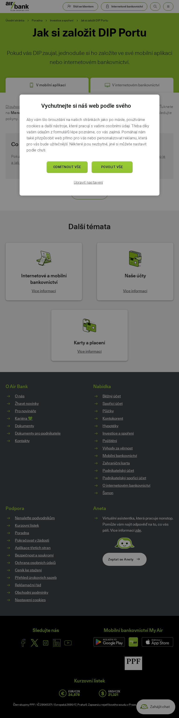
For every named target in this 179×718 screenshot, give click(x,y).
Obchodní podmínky (31, 592)
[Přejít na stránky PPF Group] (133, 663)
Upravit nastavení (88, 182)
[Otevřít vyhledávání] (155, 6)
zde (138, 530)
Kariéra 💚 (24, 418)
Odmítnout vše (67, 167)
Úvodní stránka (15, 20)
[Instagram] (45, 642)
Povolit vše (112, 167)
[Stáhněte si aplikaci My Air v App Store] (157, 642)
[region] (89, 144)
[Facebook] (23, 642)
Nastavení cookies (30, 600)
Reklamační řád (28, 585)
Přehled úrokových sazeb (36, 577)
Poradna (37, 20)
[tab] (47, 85)
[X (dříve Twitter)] (34, 642)
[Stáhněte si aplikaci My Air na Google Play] (109, 642)
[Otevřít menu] (168, 6)
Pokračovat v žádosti (32, 540)
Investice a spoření (61, 20)
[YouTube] (68, 642)
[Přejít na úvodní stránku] (17, 6)
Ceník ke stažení (28, 570)
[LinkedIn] (56, 642)
